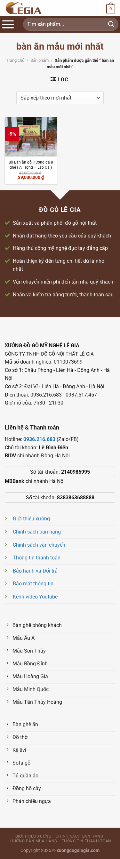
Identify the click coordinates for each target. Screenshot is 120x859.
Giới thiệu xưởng (31, 519)
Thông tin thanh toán (36, 558)
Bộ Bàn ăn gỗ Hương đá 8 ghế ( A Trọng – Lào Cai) (31, 165)
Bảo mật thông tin (33, 584)
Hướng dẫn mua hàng (33, 841)
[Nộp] (111, 24)
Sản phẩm (39, 60)
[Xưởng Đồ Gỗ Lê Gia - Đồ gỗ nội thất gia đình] (33, 8)
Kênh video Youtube (35, 597)
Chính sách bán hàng (37, 532)
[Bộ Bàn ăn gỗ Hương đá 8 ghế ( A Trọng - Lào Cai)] (31, 136)
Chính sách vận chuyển (39, 545)
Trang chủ (15, 60)
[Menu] (8, 24)
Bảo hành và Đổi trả (35, 571)
